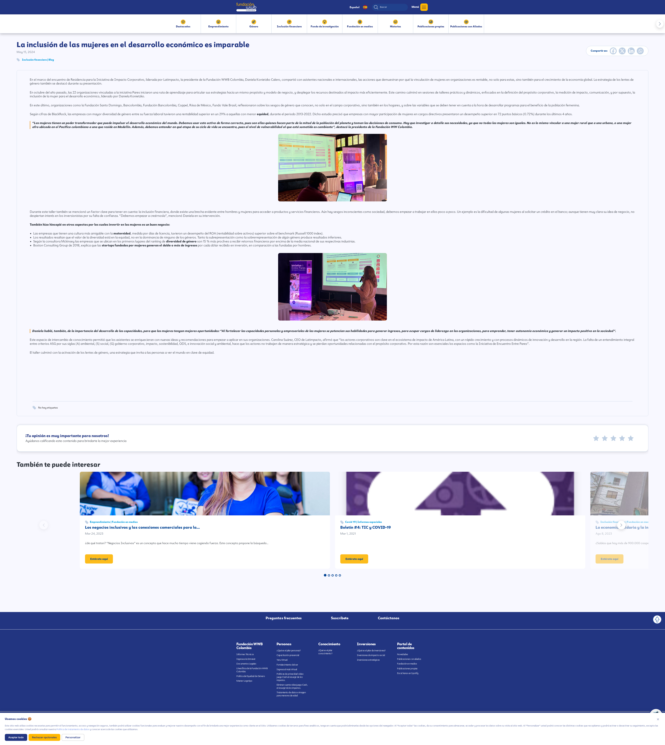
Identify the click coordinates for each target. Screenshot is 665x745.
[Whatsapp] (640, 50)
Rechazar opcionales (44, 737)
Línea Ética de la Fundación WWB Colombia (252, 670)
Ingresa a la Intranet (245, 659)
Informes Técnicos (245, 654)
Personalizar (73, 737)
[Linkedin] (631, 50)
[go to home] (246, 7)
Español (355, 7)
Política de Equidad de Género (250, 676)
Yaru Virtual (282, 660)
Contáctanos (388, 618)
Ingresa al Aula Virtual (287, 669)
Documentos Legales (246, 663)
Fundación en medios (407, 663)
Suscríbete (339, 618)
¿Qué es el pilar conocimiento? (325, 652)
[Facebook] (613, 50)
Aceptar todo (16, 737)
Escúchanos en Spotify (407, 673)
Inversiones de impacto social (371, 655)
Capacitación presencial (288, 655)
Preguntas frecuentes (284, 618)
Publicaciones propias (407, 668)
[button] (659, 24)
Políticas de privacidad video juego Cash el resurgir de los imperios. (290, 677)
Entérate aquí (99, 559)
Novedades (402, 654)
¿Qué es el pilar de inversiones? (371, 650)
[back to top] (657, 619)
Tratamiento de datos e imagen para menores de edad (291, 694)
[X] (622, 50)
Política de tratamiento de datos (72, 729)
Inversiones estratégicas (368, 660)
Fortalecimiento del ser (287, 664)
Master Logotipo (244, 681)
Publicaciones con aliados (409, 659)
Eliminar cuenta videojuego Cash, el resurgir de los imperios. (292, 686)
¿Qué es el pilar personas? (289, 650)
